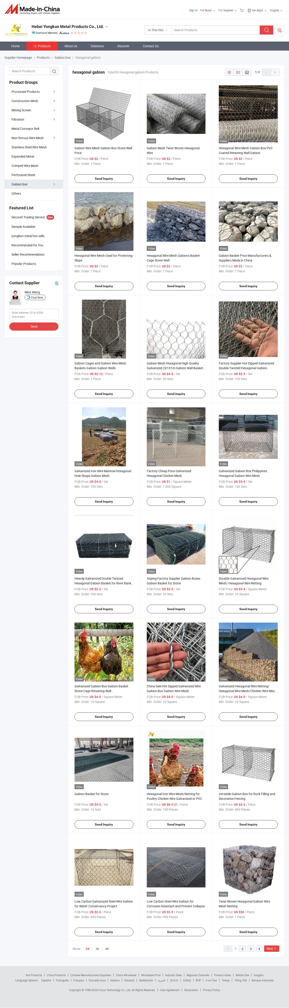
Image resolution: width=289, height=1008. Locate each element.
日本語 (187, 980)
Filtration (18, 119)
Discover (123, 46)
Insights (258, 975)
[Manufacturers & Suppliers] (34, 9)
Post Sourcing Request (279, 30)
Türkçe (226, 980)
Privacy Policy (211, 990)
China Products (56, 975)
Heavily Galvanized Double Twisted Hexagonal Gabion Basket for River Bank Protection (103, 583)
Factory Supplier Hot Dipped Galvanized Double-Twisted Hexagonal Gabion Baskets (246, 368)
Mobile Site (242, 975)
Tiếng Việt (240, 980)
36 (97, 949)
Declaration (191, 990)
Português (62, 980)
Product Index (222, 975)
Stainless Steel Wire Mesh (29, 147)
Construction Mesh (25, 101)
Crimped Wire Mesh (25, 165)
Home (15, 46)
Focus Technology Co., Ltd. (115, 990)
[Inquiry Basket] (242, 10)
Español (46, 980)
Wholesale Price (151, 975)
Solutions (97, 46)
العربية (161, 980)
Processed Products (26, 91)
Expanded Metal (23, 156)
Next (270, 948)
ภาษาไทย (211, 980)
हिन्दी (198, 980)
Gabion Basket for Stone (92, 794)
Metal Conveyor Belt (26, 128)
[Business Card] (56, 283)
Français (78, 980)
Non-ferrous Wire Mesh (28, 138)
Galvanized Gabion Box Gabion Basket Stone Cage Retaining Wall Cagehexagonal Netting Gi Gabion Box (101, 691)
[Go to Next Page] (275, 72)
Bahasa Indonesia (263, 980)
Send (33, 326)
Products (44, 46)
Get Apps (257, 10)
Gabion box (20, 184)
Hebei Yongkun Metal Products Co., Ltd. (68, 26)
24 (87, 949)
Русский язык (97, 980)
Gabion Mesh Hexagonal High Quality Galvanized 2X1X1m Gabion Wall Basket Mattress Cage (175, 368)
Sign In (193, 10)
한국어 (174, 980)
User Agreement (169, 990)
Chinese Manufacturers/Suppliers (90, 975)
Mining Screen (21, 110)
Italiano (115, 980)
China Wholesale (126, 975)
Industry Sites (173, 975)
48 (107, 949)
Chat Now (37, 297)
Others (16, 193)
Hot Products (34, 975)
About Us (70, 46)
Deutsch (129, 980)
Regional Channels (197, 975)
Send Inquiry (104, 178)
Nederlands (146, 980)
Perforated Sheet (23, 175)
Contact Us (150, 46)
